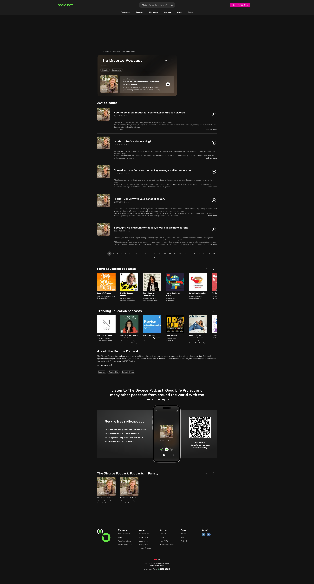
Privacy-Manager (145, 548)
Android (184, 541)
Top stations (125, 12)
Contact (163, 534)
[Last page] (159, 258)
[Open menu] (254, 4)
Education (105, 70)
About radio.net (124, 534)
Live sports (153, 12)
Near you (167, 12)
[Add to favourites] (166, 60)
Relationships (116, 70)
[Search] (172, 4)
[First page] (100, 254)
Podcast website (103, 365)
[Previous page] (105, 254)
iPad (182, 537)
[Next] (214, 268)
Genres (179, 12)
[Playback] (168, 84)
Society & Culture (128, 372)
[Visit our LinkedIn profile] (204, 534)
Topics (190, 12)
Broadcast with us (125, 544)
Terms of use (144, 534)
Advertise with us (124, 541)
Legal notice (143, 541)
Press (120, 537)
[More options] (172, 59)
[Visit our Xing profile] (209, 534)
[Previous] (207, 268)
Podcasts (139, 12)
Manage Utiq (144, 544)
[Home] (101, 52)
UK (158, 559)
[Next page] (155, 258)
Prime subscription (167, 544)
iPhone (183, 534)
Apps (162, 537)
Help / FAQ (164, 541)
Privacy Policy (144, 537)
